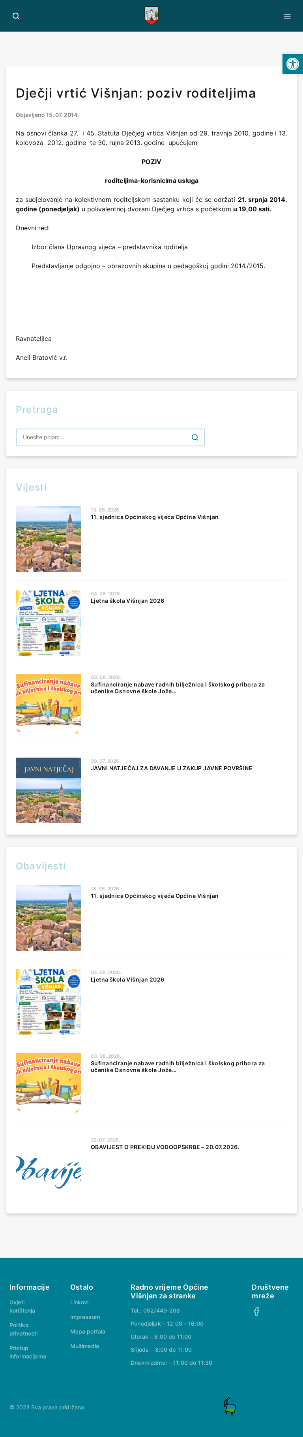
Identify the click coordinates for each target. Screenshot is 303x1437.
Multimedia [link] (84, 1346)
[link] (292, 64)
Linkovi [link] (79, 1302)
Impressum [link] (85, 1316)
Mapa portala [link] (88, 1331)
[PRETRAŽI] (194, 437)
